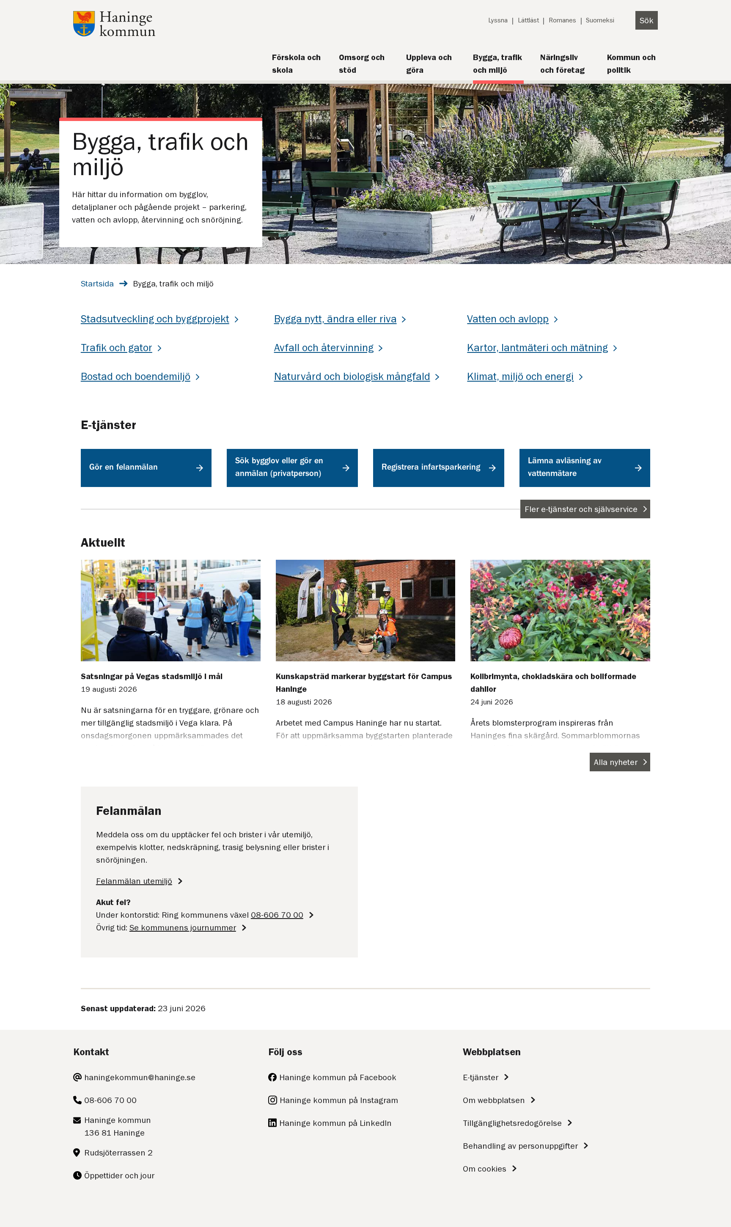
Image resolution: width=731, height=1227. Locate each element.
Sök (647, 20)
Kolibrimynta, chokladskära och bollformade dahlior (553, 682)
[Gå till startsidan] (114, 33)
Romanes (562, 20)
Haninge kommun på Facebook (337, 1077)
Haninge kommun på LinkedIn (335, 1123)
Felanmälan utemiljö (134, 881)
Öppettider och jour (119, 1175)
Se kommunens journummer (182, 927)
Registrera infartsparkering (431, 468)
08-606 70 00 (277, 915)
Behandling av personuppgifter (520, 1146)
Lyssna (498, 20)
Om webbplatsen (494, 1100)
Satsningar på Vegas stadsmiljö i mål (152, 676)
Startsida (97, 283)
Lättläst (528, 20)
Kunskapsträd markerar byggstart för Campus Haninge (364, 682)
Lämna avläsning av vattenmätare (565, 468)
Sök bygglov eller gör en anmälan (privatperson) (279, 468)
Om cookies (484, 1168)
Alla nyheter (616, 762)
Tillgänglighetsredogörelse (512, 1123)
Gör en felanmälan (123, 468)
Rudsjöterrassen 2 (118, 1152)
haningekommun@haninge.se (139, 1077)
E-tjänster (480, 1077)
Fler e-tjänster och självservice (581, 509)
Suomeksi (600, 20)
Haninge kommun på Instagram (339, 1100)
